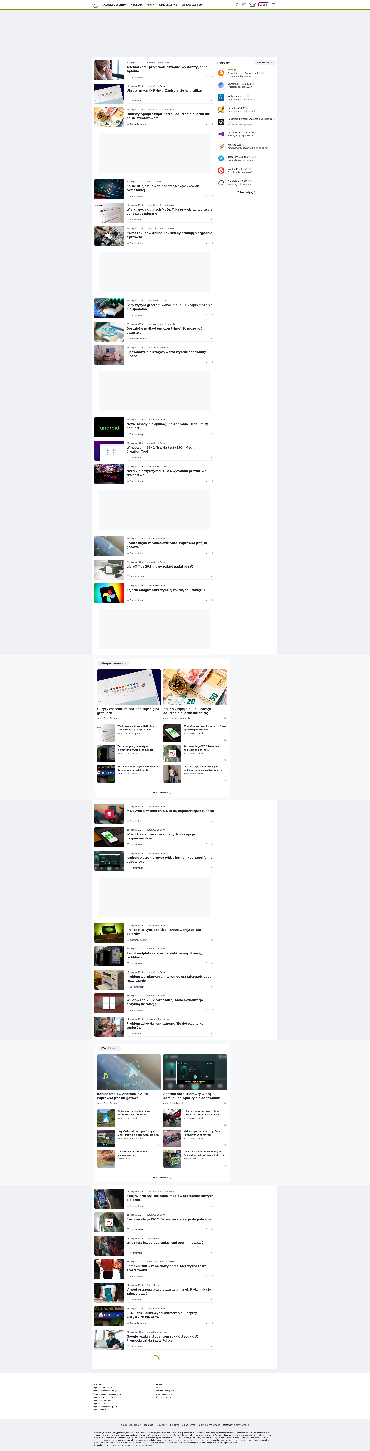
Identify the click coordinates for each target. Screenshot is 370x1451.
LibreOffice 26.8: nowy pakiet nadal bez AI (160, 566)
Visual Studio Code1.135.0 (242, 132)
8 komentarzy (136, 219)
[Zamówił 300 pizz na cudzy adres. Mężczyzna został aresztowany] (109, 1269)
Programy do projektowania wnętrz (106, 1394)
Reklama (175, 1424)
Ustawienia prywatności (236, 1424)
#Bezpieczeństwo (112, 663)
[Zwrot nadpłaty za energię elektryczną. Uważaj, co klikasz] (106, 753)
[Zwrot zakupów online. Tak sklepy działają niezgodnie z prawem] (109, 236)
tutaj (150, 1445)
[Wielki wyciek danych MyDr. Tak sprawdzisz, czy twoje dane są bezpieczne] (109, 213)
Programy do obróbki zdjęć (103, 1387)
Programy (136, 4)
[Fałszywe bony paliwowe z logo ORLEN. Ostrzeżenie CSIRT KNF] (172, 1118)
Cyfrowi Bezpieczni (192, 4)
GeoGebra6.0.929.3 (239, 181)
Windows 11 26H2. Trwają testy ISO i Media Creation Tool (161, 449)
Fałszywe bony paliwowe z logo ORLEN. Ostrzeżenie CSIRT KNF (201, 1112)
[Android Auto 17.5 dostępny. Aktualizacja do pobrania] (106, 1118)
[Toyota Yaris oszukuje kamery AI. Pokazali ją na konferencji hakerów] (172, 1159)
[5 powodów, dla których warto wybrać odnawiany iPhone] (109, 355)
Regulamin (162, 1424)
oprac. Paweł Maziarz (157, 300)
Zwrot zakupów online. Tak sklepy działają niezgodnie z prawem (169, 235)
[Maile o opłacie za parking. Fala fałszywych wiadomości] (172, 1138)
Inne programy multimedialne (242, 111)
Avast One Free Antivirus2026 (244, 73)
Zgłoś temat (188, 1424)
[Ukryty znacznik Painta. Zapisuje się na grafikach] (109, 94)
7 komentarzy (136, 434)
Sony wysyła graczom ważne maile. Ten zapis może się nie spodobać (170, 307)
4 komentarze (136, 196)
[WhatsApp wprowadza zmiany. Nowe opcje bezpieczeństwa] (172, 733)
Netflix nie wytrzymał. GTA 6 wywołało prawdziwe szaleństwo (166, 473)
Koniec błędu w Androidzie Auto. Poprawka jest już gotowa (167, 545)
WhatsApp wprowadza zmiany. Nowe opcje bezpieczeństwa (205, 727)
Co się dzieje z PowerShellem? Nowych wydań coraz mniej (163, 188)
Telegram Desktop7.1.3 (241, 156)
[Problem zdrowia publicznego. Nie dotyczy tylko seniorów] (109, 1027)
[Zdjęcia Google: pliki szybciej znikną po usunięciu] (109, 593)
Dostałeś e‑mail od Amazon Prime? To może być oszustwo (164, 330)
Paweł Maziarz (154, 1238)
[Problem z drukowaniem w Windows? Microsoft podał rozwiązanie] (109, 980)
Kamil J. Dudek (154, 181)
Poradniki (159, 1387)
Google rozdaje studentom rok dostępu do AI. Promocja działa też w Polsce (163, 1338)
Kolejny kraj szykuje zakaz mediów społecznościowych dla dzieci (170, 1197)
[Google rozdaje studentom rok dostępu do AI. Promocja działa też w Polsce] (109, 1340)
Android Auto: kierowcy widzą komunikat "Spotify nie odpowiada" (169, 859)
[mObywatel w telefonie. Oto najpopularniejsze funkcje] (109, 814)
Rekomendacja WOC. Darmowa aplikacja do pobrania (202, 748)
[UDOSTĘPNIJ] (211, 77)
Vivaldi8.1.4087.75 (238, 169)
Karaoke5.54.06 (236, 108)
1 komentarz (136, 100)
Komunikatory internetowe (241, 159)
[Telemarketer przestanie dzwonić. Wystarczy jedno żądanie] (109, 70)
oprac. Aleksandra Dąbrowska (161, 228)
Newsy (150, 4)
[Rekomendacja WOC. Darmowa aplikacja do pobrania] (172, 753)
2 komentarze (136, 77)
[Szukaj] (237, 4)
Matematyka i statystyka (239, 184)
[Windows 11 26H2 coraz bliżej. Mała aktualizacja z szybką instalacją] (109, 1003)
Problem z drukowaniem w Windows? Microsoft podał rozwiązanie (169, 978)
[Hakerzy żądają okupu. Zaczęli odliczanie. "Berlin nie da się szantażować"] (109, 117)
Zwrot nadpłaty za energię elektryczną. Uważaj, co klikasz (135, 748)
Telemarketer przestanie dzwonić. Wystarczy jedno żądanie (167, 69)
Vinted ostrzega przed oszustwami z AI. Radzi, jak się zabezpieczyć (169, 1291)
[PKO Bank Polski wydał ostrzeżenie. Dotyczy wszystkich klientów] (106, 774)
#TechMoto (108, 1048)
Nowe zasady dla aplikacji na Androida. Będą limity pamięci (167, 426)
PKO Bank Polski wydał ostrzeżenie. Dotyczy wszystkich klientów (137, 768)
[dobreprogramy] (116, 4)
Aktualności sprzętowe (165, 1390)
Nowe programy (99, 1410)
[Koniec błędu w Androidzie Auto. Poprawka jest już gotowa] (109, 546)
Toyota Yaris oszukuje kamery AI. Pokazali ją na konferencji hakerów (204, 1153)
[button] (273, 4)
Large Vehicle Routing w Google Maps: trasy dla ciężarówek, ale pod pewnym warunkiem (137, 1133)
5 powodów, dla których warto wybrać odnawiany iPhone (166, 354)
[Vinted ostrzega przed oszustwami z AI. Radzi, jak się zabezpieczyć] (109, 1293)
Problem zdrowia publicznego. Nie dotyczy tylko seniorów (165, 1025)
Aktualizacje (263, 62)
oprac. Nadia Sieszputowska (160, 109)
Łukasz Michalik (125, 1158)
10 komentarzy (137, 576)
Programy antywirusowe (239, 76)
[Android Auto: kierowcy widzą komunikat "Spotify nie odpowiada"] (109, 861)
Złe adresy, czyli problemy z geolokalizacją (132, 1153)
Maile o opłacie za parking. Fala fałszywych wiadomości (202, 1133)
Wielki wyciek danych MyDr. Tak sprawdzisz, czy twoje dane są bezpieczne (169, 211)
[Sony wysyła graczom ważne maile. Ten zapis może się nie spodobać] (109, 308)
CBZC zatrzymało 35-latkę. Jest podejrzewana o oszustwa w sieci (203, 768)
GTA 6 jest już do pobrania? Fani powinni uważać (165, 1242)
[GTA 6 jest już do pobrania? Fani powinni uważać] (109, 1246)
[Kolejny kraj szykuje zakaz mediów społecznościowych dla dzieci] (109, 1199)
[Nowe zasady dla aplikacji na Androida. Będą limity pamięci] (109, 427)
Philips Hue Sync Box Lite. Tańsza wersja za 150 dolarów (164, 931)
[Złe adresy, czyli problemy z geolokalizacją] (106, 1159)
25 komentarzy (137, 986)
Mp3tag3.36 (234, 144)
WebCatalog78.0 (237, 96)
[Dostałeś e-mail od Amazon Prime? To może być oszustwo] (109, 332)
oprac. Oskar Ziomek (156, 86)
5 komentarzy (136, 600)
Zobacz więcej (161, 792)
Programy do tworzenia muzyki (104, 1390)
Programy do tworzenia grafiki (104, 1406)
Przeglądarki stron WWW (240, 86)
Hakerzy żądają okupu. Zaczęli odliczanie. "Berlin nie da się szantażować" (168, 116)
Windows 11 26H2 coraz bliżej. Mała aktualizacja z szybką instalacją (165, 1002)
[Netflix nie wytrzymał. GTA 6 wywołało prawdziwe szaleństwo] (109, 474)
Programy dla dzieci (100, 1403)
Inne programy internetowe (241, 99)
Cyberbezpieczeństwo (164, 1394)
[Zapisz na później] (206, 77)
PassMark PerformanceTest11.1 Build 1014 (251, 118)
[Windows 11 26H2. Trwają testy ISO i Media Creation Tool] (109, 451)
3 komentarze (136, 243)
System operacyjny (163, 1397)
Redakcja (148, 1424)
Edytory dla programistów (240, 135)
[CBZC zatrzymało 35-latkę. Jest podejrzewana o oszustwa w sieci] (172, 774)
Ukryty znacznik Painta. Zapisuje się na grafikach (166, 90)
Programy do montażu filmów (104, 1397)
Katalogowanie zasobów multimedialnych (248, 147)
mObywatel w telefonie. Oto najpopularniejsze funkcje (170, 810)
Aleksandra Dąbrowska (158, 62)
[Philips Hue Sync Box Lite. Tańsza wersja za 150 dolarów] (109, 933)
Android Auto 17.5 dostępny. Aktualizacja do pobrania (133, 1112)
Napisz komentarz (139, 124)
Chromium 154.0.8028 (240, 83)
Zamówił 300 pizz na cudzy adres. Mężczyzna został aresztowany (167, 1268)
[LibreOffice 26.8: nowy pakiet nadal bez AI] (109, 570)
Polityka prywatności (209, 1424)
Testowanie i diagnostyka (240, 124)
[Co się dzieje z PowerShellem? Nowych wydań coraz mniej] (109, 189)
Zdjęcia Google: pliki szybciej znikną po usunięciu (166, 589)
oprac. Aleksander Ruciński (130, 1138)
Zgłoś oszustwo (168, 4)
